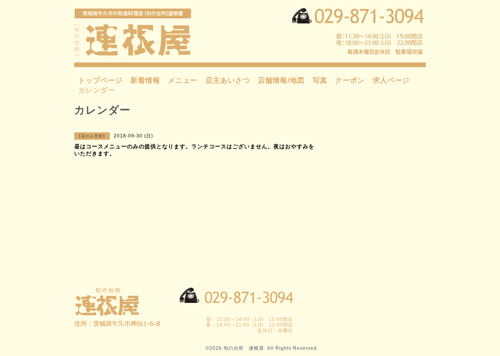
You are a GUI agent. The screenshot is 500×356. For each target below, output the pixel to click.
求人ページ (391, 80)
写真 (319, 80)
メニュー (183, 80)
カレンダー (96, 90)
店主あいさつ (227, 80)
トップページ (100, 80)
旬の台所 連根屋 (243, 348)
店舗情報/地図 (281, 80)
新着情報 (145, 80)
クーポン (350, 80)
